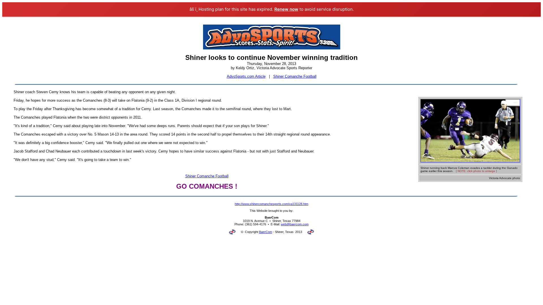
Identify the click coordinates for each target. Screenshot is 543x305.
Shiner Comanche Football (294, 76)
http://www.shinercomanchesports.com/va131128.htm (271, 204)
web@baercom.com (295, 224)
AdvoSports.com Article (246, 76)
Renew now (286, 9)
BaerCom (265, 232)
